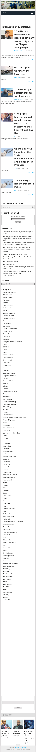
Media (5, 482)
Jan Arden (17, 77)
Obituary (5, 493)
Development (7, 365)
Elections (5, 388)
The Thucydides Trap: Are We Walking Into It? (16, 247)
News (4, 488)
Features (5, 409)
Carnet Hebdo (7, 323)
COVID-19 (6, 347)
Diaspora (5, 368)
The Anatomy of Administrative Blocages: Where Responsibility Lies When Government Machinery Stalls (17, 238)
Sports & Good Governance (11, 563)
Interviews (6, 448)
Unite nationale (7, 592)
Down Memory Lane (9, 373)
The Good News (8, 576)
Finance (5, 412)
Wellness (5, 597)
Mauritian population (9, 477)
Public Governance (8, 516)
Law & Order (6, 464)
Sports (5, 561)
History (5, 441)
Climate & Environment (10, 328)
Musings (5, 485)
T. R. (15, 168)
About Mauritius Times (9, 292)
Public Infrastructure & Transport (13, 521)
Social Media (6, 548)
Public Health (7, 519)
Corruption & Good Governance (12, 342)
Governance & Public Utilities (11, 433)
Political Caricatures (8, 508)
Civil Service (6, 326)
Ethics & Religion (8, 407)
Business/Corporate (9, 318)
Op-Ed (5, 498)
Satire (4, 537)
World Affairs (7, 600)
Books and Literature (9, 308)
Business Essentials (8, 315)
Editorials (5, 383)
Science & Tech (7, 540)
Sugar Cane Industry (9, 566)
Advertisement (7, 295)
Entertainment (7, 396)
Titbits (5, 581)
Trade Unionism (7, 584)
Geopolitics (6, 425)
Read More (32, 60)
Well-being (6, 595)
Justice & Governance (9, 456)
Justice (5, 454)
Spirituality (6, 558)
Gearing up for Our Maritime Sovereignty (22, 70)
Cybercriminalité (7, 360)
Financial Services (8, 415)
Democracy (6, 362)
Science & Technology (9, 542)
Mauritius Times (18, 50)
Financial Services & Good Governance (14, 417)
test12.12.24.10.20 (23, 750)
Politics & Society (8, 514)
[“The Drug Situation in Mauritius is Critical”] (18, 724)
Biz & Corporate (8, 305)
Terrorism (6, 571)
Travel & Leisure (7, 587)
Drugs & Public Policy (9, 375)
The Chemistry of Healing (10, 261)
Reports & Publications (10, 532)
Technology (6, 568)
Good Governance (8, 428)
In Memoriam (7, 443)
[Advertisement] (18, 17)
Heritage (5, 438)
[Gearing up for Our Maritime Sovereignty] (7, 70)
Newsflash (6, 490)
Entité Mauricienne (8, 276)
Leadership (6, 467)
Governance (6, 430)
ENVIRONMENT (8, 399)
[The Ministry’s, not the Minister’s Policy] (7, 183)
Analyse (5, 302)
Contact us (10, 750)
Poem (4, 506)
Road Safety (6, 535)
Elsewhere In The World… (10, 391)
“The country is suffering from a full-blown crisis (23, 92)
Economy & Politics (8, 381)
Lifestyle (5, 469)
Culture (5, 349)
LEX (15, 136)
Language (6, 459)
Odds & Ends (7, 495)
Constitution (6, 336)
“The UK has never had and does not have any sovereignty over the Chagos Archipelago (24, 39)
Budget (5, 310)
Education (6, 386)
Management (7, 472)
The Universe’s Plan (8, 264)
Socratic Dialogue (8, 553)
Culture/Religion (8, 357)
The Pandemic (7, 579)
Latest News (6, 462)
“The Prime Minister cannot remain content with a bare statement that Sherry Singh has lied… (23, 123)
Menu (4, 13)
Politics (5, 511)
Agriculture (6, 300)
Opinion (5, 501)
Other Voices (6, 503)
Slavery (5, 545)
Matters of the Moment (10, 475)
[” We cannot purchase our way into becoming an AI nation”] (6, 724)
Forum (5, 422)
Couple (5, 344)
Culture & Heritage (8, 355)
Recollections (7, 529)
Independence (7, 446)
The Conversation (8, 574)
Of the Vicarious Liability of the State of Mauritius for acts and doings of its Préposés (24, 156)
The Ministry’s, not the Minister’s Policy (24, 183)
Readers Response (8, 524)
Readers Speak (7, 527)
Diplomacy (6, 370)
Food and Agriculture (9, 420)
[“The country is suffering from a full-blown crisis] (7, 92)
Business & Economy (9, 313)
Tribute (5, 589)
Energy (5, 394)
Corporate (6, 339)
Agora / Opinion (7, 297)
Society (5, 550)
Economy (5, 378)
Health (5, 435)
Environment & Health (9, 404)
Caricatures (6, 321)
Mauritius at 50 (7, 480)
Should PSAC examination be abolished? (15, 254)
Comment (6, 334)
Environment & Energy (9, 402)
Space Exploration (8, 555)
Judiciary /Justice (8, 451)
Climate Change (7, 331)
